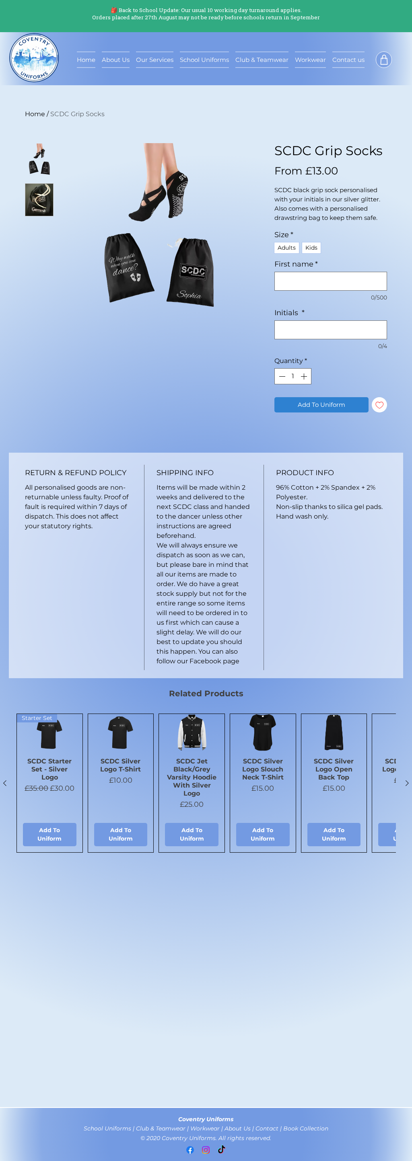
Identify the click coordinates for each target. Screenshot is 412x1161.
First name (296, 264)
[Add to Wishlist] (379, 405)
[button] (384, 59)
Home (35, 114)
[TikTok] (221, 1150)
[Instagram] (206, 1150)
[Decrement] (281, 376)
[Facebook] (190, 1150)
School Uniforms (108, 1128)
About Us (238, 1128)
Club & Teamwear (161, 1128)
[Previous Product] (5, 783)
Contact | (269, 1128)
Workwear (205, 1128)
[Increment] (304, 376)
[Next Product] (407, 783)
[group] (206, 783)
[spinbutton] (293, 376)
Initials (289, 312)
